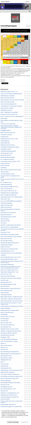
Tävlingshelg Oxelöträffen (6, 294)
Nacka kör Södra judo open (6, 188)
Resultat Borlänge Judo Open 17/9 (8, 404)
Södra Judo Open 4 (5, 292)
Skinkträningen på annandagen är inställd (10, 234)
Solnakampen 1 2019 (5, 337)
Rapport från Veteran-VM (6, 214)
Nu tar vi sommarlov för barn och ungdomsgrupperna (12, 116)
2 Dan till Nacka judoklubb (6, 203)
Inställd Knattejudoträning (6, 184)
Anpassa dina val (6, 419)
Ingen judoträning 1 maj (6, 326)
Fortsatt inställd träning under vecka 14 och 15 (11, 257)
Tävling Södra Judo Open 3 (6, 134)
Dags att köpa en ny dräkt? (6, 357)
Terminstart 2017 (4, 390)
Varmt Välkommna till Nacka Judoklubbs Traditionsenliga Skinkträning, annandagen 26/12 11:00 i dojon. (11, 127)
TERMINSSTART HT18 (6, 359)
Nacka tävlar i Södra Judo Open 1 (8, 276)
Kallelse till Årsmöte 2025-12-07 (7, 97)
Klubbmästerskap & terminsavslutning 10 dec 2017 (12, 370)
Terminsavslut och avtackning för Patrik (9, 248)
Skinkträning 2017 (4, 366)
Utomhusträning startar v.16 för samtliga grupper (11, 253)
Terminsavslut (4, 223)
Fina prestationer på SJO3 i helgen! (8, 216)
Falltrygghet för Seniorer (6, 149)
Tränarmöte (3, 255)
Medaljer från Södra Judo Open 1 (8, 145)
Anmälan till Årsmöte (5, 163)
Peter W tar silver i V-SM (6, 274)
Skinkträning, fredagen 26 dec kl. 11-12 (9, 91)
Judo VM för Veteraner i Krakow (7, 173)
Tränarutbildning (4, 314)
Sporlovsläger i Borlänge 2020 (7, 264)
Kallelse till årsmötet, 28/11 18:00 (8, 132)
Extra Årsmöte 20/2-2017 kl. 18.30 (8, 388)
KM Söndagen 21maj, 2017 (6, 386)
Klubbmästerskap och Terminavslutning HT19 (10, 288)
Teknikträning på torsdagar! (6, 244)
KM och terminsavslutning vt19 (7, 324)
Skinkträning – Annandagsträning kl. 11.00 (10, 393)
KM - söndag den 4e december (7, 159)
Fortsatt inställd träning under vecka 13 (9, 259)
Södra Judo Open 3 (5, 171)
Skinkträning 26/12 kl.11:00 (6, 153)
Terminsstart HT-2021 (5, 220)
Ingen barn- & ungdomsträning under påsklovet (11, 225)
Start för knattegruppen (6, 380)
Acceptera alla (24, 422)
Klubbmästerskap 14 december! (7, 95)
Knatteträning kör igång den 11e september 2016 (11, 406)
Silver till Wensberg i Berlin (6, 290)
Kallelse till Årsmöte (5, 165)
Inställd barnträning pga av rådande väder (10, 397)
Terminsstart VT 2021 (5, 232)
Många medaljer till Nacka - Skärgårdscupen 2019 (11, 296)
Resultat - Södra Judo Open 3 (7, 312)
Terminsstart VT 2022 (5, 199)
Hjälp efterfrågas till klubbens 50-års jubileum (10, 382)
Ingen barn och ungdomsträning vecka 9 (9, 270)
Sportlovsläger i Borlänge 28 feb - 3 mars (9, 272)
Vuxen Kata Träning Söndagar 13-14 (8, 104)
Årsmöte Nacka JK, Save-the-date (8, 212)
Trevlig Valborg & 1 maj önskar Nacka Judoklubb (11, 106)
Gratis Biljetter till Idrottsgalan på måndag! (10, 147)
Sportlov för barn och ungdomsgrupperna (9, 227)
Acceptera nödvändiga (13, 422)
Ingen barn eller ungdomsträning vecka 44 (10, 242)
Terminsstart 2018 (4, 364)
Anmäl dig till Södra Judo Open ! (8, 335)
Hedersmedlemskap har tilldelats (8, 157)
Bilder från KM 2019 (5, 286)
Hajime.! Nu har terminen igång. (7, 102)
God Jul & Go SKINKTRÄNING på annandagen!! (11, 201)
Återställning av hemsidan (6, 110)
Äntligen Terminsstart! (5, 246)
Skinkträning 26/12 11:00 (6, 282)
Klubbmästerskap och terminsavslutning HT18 (11, 353)
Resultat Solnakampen (5, 308)
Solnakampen (4, 167)
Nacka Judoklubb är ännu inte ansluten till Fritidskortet (12, 99)
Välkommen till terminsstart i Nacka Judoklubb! (11, 278)
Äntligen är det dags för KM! (7, 205)
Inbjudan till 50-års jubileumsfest (8, 372)
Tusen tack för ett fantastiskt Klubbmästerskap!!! (11, 93)
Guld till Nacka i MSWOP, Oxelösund (9, 333)
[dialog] (15, 416)
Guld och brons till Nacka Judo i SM (8, 190)
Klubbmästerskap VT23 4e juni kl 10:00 (9, 138)
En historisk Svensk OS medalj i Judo (9, 114)
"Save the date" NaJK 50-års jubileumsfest (10, 374)
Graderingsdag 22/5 (5, 140)
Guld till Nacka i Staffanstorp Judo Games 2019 (11, 298)
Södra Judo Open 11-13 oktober (7, 316)
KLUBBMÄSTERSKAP (6, 130)
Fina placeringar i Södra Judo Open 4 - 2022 (10, 161)
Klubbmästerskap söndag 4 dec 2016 (9, 395)
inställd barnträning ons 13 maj (7, 251)
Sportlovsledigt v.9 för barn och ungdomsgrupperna (12, 197)
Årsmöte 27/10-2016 (5, 399)
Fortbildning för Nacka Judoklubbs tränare (10, 310)
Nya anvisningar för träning (6, 240)
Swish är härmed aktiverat (6, 345)
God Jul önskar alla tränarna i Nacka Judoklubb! (11, 236)
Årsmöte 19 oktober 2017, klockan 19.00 (9, 378)
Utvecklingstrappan (9, 26)
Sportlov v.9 (3, 343)
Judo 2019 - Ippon (4, 280)
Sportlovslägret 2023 (5, 142)
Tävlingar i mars (4, 347)
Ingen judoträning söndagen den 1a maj (9, 186)
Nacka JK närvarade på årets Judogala (9, 341)
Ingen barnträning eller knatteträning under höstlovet (12, 306)
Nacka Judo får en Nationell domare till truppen (11, 169)
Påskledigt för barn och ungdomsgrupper (9, 192)
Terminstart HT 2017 (5, 384)
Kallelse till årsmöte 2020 (6, 238)
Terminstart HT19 (4, 320)
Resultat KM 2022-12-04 (6, 155)
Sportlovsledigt (4, 118)
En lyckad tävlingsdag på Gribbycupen (9, 339)
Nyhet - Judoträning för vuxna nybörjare (9, 112)
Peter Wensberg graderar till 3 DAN (8, 284)
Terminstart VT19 (4, 349)
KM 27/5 (2, 362)
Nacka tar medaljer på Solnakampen (8, 194)
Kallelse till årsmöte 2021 (6, 207)
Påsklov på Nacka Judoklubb (7, 108)
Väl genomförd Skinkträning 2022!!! (8, 151)
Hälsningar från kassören (6, 355)
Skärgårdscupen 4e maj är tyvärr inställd (9, 329)
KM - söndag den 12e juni (6, 182)
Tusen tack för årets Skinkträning (8, 123)
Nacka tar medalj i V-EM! (6, 322)
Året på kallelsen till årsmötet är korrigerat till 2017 (11, 376)
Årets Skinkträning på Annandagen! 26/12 (10, 351)
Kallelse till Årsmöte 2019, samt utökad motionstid (12, 300)
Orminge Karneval (4, 136)
